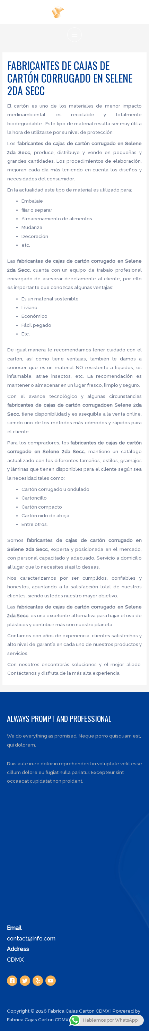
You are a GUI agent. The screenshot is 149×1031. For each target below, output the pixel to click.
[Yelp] (38, 980)
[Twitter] (25, 980)
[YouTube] (50, 980)
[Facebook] (12, 980)
